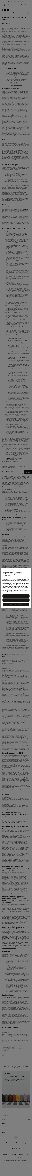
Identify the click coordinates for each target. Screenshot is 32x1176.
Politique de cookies (20, 591)
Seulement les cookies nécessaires (16, 600)
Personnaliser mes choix (16, 604)
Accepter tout (16, 596)
